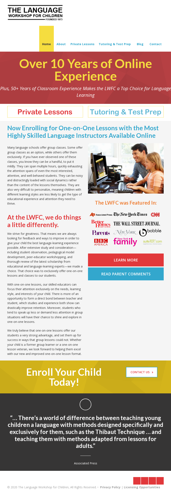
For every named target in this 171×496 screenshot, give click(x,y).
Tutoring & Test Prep (115, 44)
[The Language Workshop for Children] (35, 13)
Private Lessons (82, 44)
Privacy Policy (110, 487)
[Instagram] (152, 481)
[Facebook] (137, 481)
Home (46, 44)
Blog (140, 44)
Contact (156, 44)
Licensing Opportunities (142, 487)
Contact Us (140, 372)
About (61, 44)
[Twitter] (144, 481)
